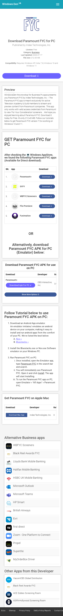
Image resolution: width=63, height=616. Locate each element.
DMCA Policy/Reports (42, 611)
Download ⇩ (31, 75)
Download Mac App (16, 415)
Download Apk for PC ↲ (21, 285)
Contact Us (58, 611)
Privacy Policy (24, 611)
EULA (3, 611)
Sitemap (12, 611)
